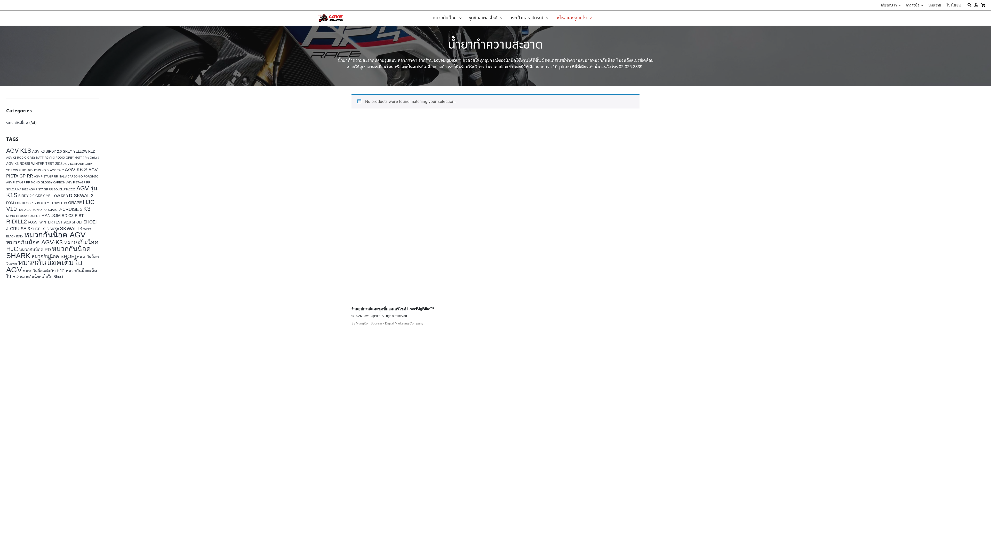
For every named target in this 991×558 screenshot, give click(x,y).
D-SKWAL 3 (81, 195)
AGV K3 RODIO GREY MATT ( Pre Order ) (72, 157)
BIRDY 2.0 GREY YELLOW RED (43, 196)
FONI (10, 203)
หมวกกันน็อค (17, 122)
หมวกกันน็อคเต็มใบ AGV (44, 266)
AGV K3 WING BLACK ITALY (45, 170)
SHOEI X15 (40, 229)
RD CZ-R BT (73, 215)
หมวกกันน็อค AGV (54, 234)
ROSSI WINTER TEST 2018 (49, 222)
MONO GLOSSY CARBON (23, 216)
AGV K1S (18, 150)
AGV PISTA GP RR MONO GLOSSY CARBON (35, 182)
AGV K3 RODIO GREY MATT (25, 157)
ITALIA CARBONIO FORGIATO (38, 209)
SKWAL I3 (71, 228)
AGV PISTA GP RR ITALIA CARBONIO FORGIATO (66, 176)
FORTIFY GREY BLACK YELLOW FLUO (41, 203)
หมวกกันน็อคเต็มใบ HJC (44, 271)
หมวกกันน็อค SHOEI (53, 256)
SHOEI (77, 222)
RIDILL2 (16, 221)
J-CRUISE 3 (70, 209)
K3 (87, 209)
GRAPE (75, 202)
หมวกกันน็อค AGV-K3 (34, 242)
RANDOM (51, 215)
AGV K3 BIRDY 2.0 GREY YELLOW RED (63, 151)
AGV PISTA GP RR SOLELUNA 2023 (52, 189)
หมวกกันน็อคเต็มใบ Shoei (41, 276)
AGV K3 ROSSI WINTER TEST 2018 (34, 164)
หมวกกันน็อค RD (35, 249)
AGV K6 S (76, 169)
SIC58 (54, 229)
